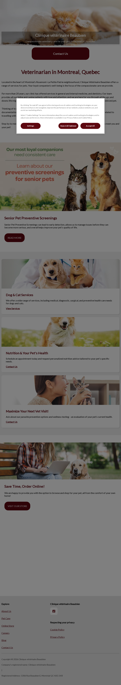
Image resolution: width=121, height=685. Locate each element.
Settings (30, 126)
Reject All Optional (68, 126)
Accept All (90, 126)
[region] (60, 116)
